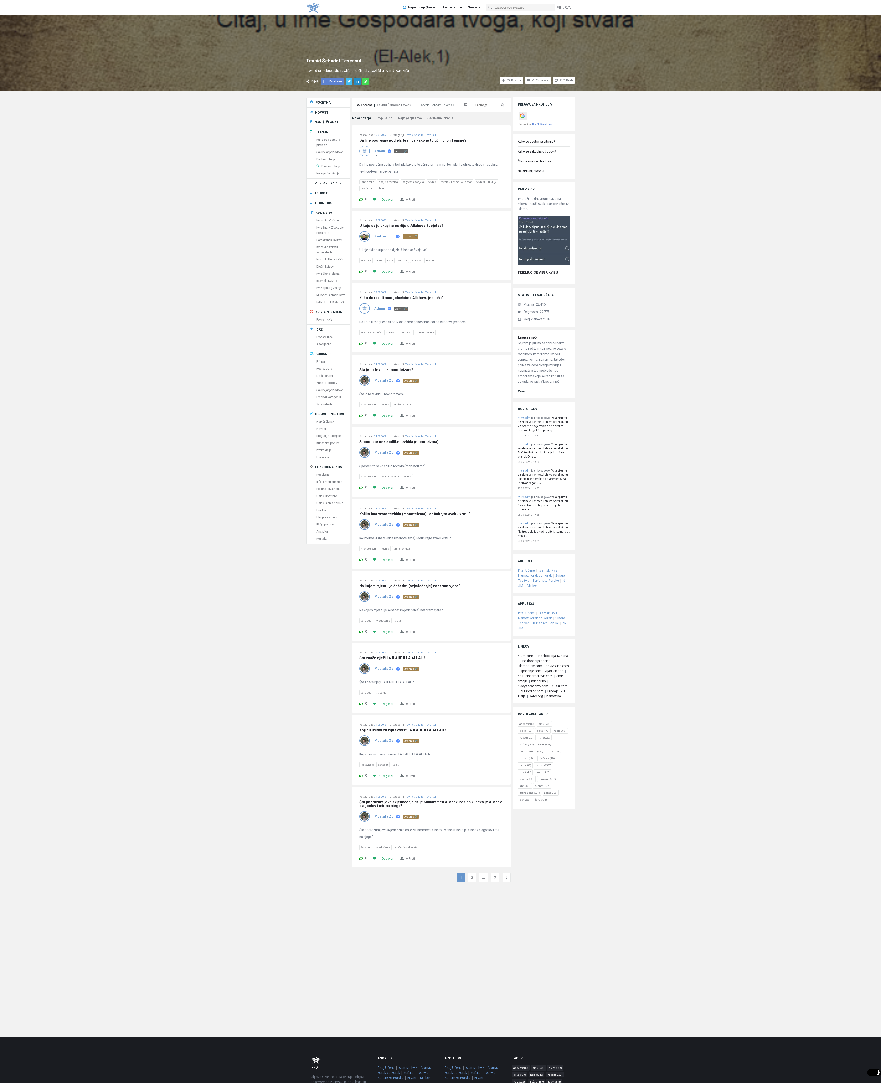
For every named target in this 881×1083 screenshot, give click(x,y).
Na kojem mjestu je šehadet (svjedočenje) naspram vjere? (409, 586)
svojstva (416, 260)
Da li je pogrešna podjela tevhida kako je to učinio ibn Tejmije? (412, 140)
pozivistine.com (557, 666)
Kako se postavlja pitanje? (536, 141)
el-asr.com (560, 686)
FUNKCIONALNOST (329, 467)
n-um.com (525, 655)
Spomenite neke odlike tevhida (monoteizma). (399, 442)
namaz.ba (553, 696)
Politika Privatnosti (328, 489)
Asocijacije (323, 344)
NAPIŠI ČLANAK (326, 122)
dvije (390, 260)
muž (525, 765)
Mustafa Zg (384, 380)
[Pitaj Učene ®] (329, 7)
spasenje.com (531, 671)
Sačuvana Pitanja (440, 118)
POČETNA (323, 102)
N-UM (411, 1077)
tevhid (432, 182)
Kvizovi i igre (452, 7)
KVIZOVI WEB (326, 213)
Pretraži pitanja (331, 166)
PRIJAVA (564, 7)
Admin (379, 151)
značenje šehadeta (406, 847)
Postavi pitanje (326, 159)
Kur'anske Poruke (546, 580)
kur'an (554, 751)
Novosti (474, 7)
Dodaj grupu (324, 375)
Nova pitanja (361, 118)
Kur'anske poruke (328, 443)
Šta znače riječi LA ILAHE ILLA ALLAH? (392, 658)
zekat (550, 792)
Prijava (320, 361)
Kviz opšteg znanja (329, 288)
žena (541, 799)
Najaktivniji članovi (422, 7)
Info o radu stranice (329, 481)
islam (544, 744)
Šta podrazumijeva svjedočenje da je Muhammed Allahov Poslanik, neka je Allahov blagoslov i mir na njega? (431, 804)
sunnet (542, 785)
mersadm (524, 418)
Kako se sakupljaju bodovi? (537, 151)
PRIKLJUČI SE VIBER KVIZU (538, 272)
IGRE (319, 329)
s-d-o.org (536, 696)
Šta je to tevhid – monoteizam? (386, 370)
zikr (524, 799)
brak (544, 724)
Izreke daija (324, 450)
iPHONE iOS (323, 203)
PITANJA (321, 132)
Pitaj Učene (526, 570)
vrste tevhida (402, 548)
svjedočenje (382, 620)
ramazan (547, 779)
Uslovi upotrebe (326, 496)
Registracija (324, 368)
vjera (398, 620)
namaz (543, 765)
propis (542, 772)
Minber (532, 585)
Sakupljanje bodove (329, 152)
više (521, 391)
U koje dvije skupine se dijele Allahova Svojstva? (401, 226)
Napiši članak (325, 421)
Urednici (321, 510)
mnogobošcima (424, 332)
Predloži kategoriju (328, 397)
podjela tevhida (388, 182)
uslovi (396, 764)
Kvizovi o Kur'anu (327, 220)
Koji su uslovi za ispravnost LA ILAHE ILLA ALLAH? (402, 730)
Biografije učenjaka (329, 436)
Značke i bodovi (327, 383)
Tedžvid (523, 580)
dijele (379, 260)
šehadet (366, 620)
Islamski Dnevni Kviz (329, 259)
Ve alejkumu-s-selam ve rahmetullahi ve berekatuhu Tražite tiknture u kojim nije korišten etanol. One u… (543, 450)
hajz (544, 737)
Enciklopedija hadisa (535, 661)
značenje (380, 692)
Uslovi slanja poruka (329, 503)
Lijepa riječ (527, 337)
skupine (402, 260)
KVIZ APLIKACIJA (328, 312)
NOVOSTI (322, 112)
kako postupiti (531, 751)
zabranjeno (529, 792)
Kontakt (321, 538)
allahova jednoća (371, 332)
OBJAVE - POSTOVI (329, 414)
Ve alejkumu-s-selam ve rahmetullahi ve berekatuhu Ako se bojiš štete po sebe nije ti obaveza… (543, 503)
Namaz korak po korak (535, 575)
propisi (526, 779)
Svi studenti (324, 404)
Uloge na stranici (327, 517)
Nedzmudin (384, 236)
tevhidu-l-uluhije (486, 182)
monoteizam (369, 404)
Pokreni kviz (324, 319)
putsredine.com (532, 691)
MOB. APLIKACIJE (327, 183)
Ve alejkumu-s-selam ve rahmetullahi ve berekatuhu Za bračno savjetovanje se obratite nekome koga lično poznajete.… (543, 424)
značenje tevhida (404, 404)
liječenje (547, 758)
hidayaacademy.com (533, 686)
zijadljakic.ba (554, 671)
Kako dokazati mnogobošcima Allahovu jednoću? (401, 298)
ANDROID (321, 193)
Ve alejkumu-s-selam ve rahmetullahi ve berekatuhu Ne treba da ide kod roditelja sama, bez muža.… (544, 529)
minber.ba (538, 681)
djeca (525, 730)
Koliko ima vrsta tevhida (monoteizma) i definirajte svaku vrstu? (415, 514)
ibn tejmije (367, 182)
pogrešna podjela (413, 182)
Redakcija (322, 474)
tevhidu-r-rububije (372, 188)
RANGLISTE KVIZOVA (330, 302)
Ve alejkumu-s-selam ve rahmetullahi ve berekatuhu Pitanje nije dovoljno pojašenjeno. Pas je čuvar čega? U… (543, 477)
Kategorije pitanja (328, 173)
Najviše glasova (410, 118)
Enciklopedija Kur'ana (552, 655)
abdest (526, 724)
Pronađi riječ (324, 337)
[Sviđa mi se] (361, 198)
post (525, 772)
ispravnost (367, 764)
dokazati (391, 332)
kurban (526, 758)
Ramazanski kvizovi (329, 240)
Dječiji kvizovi (325, 266)
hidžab (526, 744)
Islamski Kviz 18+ (327, 280)
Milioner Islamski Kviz (330, 295)
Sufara (560, 575)
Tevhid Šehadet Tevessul (420, 135)
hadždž (526, 737)
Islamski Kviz (547, 570)
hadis (560, 730)
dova (543, 730)
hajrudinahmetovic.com (535, 676)
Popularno (384, 118)
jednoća (405, 332)
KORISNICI (324, 354)
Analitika (322, 531)
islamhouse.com (530, 666)
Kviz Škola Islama (328, 273)
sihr (524, 785)
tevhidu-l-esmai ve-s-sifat (456, 182)
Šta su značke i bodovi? (534, 161)
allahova (366, 260)
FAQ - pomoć (325, 524)
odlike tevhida (390, 476)
